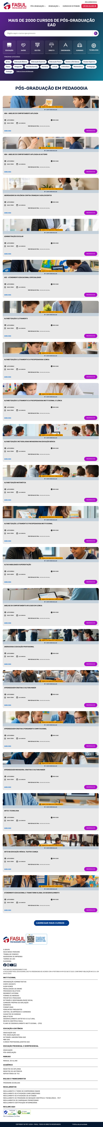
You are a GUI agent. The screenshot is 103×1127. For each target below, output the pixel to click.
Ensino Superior (89, 62)
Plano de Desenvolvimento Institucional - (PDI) (22, 1023)
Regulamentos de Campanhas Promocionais (21, 1100)
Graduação (7, 1050)
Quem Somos (8, 986)
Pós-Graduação (9, 1052)
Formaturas (8, 1007)
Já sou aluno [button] (89, 6)
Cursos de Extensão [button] (71, 6)
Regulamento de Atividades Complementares (21, 1093)
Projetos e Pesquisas (12, 998)
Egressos (7, 1005)
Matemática (78, 67)
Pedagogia (91, 67)
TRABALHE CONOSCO (11, 954)
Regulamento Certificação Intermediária (20, 1103)
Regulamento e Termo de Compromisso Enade (21, 1091)
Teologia (9, 72)
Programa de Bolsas (11, 1083)
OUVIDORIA (7, 961)
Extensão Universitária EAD (14, 1037)
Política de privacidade (80, 1124)
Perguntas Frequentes (12, 1009)
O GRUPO (6, 950)
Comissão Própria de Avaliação (15, 1003)
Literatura (65, 67)
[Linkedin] (15, 965)
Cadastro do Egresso (12, 1014)
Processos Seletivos (11, 991)
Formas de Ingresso (11, 996)
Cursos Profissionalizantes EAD (16, 1042)
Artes (8, 62)
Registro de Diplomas (12, 1069)
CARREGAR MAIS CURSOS (50, 923)
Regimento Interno (10, 993)
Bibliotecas (8, 1016)
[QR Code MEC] (36, 941)
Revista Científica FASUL (13, 1021)
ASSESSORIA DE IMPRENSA (12, 956)
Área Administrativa (91, 2)
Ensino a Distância (72, 62)
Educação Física (55, 62)
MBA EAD (6, 1040)
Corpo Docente (9, 984)
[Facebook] (4, 965)
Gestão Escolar (32, 67)
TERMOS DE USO (9, 959)
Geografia (18, 67)
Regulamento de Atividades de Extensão (19, 1096)
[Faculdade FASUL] (14, 941)
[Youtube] (11, 965)
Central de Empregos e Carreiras (17, 1012)
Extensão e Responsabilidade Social (18, 1000)
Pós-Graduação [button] (37, 6)
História (45, 67)
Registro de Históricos (12, 1071)
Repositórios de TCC (11, 1074)
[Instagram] (8, 965)
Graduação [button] (53, 6)
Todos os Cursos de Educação (24, 71)
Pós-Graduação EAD (11, 1035)
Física (8, 67)
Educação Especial (38, 62)
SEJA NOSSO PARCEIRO (11, 952)
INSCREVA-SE (91, 130)
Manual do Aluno (10, 1061)
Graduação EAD (9, 1033)
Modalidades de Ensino (12, 989)
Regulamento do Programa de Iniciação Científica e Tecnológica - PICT (32, 1098)
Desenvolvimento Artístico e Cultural (19, 1019)
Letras (54, 67)
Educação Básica (20, 62)
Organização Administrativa (14, 982)
